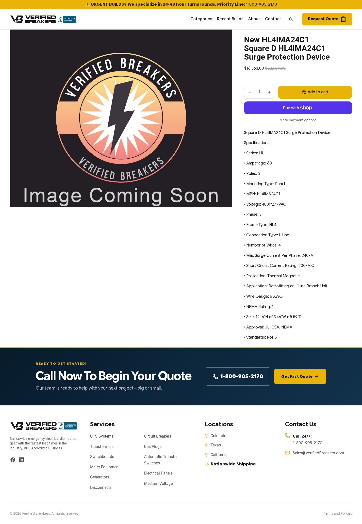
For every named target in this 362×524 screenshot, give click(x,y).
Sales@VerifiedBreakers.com (318, 453)
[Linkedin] (21, 460)
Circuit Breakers (157, 436)
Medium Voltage (158, 483)
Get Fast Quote (297, 376)
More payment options (298, 120)
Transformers (102, 446)
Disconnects (101, 487)
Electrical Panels (158, 473)
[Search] (290, 19)
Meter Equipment (105, 467)
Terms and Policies (338, 513)
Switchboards (102, 456)
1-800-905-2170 (261, 4)
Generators (99, 477)
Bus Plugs (153, 446)
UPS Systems (102, 436)
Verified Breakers (36, 513)
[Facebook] (13, 460)
